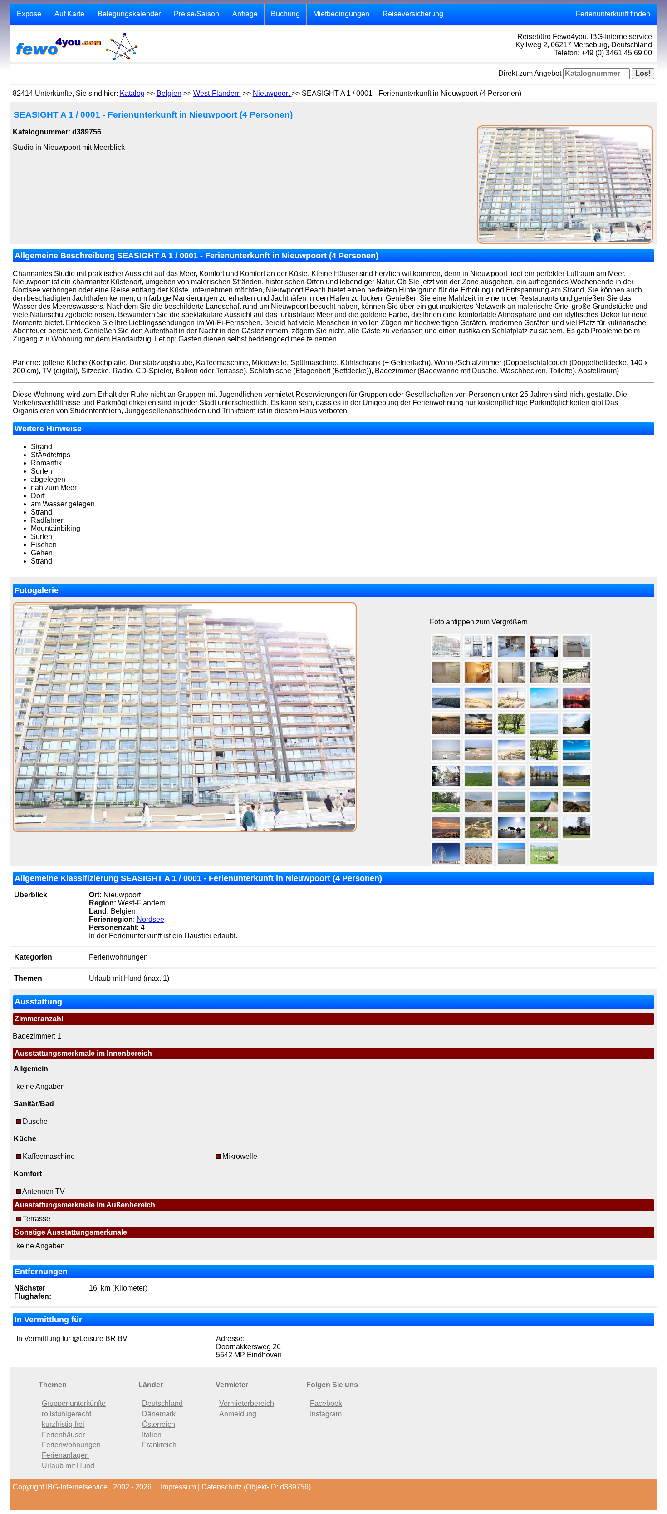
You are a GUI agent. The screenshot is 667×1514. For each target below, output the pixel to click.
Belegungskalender (129, 14)
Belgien (169, 93)
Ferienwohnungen (71, 1445)
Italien (152, 1435)
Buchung (285, 14)
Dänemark (159, 1414)
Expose (29, 14)
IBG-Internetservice (77, 1487)
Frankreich (159, 1445)
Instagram (326, 1414)
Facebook (326, 1403)
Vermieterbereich (246, 1403)
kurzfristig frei (63, 1424)
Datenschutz (221, 1487)
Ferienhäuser (63, 1435)
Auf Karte (69, 14)
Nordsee (150, 919)
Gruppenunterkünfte (74, 1403)
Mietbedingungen (341, 14)
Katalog (132, 93)
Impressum (178, 1487)
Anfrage (245, 14)
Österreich (158, 1424)
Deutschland (162, 1403)
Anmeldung (237, 1414)
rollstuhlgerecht (66, 1414)
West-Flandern (217, 93)
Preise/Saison (196, 14)
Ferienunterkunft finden (613, 14)
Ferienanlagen (65, 1455)
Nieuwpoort (272, 93)
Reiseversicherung (413, 14)
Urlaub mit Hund (68, 1465)
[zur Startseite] (76, 60)
